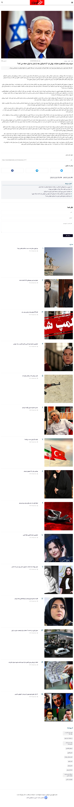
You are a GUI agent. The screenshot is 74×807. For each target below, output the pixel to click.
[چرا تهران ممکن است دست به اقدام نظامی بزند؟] (58, 261)
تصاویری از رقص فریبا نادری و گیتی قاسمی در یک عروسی (25, 344)
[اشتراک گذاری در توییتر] (62, 170)
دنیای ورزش (70, 765)
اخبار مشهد (70, 761)
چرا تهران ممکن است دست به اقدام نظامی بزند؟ (27, 248)
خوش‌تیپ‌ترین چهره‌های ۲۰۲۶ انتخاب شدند (28, 280)
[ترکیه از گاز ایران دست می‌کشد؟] (58, 452)
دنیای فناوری (70, 752)
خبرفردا (43, 795)
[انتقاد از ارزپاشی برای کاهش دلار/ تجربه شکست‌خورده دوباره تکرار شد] (58, 675)
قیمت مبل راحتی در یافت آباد (68, 733)
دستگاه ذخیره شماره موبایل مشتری (68, 775)
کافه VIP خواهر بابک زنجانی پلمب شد (30, 312)
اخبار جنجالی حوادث (68, 757)
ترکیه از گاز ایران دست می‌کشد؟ (31, 439)
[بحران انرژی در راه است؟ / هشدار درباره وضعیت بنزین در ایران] (58, 643)
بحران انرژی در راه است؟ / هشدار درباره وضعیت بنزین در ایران (24, 630)
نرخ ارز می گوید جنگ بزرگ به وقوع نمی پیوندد (59, 189)
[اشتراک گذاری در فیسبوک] (12, 170)
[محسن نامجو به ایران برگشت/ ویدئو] (58, 420)
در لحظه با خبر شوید (68, 738)
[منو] (72, 2)
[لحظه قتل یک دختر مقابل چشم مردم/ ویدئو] (58, 516)
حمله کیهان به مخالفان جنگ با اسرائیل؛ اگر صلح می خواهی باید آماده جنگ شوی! (51, 194)
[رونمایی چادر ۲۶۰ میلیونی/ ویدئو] (58, 484)
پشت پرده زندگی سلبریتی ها (69, 743)
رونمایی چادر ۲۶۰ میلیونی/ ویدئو (31, 471)
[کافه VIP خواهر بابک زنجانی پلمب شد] (58, 325)
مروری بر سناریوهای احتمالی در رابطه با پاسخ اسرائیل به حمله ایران (55, 187)
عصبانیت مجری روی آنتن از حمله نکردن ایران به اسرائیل (57, 191)
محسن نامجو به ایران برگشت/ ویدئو (30, 407)
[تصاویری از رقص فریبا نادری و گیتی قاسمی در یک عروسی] (58, 357)
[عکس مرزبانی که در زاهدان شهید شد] (58, 389)
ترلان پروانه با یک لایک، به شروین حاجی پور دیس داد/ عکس (25, 567)
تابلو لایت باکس (69, 779)
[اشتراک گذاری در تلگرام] (37, 170)
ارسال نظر (68, 235)
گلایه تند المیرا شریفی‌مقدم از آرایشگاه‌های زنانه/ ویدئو (26, 598)
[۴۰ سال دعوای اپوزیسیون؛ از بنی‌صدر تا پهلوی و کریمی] (58, 707)
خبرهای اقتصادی (69, 748)
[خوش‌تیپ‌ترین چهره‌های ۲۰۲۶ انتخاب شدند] (58, 293)
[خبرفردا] (37, 2)
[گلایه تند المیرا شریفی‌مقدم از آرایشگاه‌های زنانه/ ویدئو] (58, 612)
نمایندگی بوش (69, 770)
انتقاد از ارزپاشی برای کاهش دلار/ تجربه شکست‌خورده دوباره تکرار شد (23, 662)
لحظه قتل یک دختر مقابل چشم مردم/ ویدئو (28, 503)
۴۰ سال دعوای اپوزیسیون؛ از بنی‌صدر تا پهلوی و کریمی (26, 694)
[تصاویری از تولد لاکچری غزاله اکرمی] (58, 548)
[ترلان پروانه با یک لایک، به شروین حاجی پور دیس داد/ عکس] (58, 580)
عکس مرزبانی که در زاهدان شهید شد (30, 376)
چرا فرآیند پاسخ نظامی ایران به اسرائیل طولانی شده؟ (58, 196)
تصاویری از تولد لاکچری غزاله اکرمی (30, 535)
